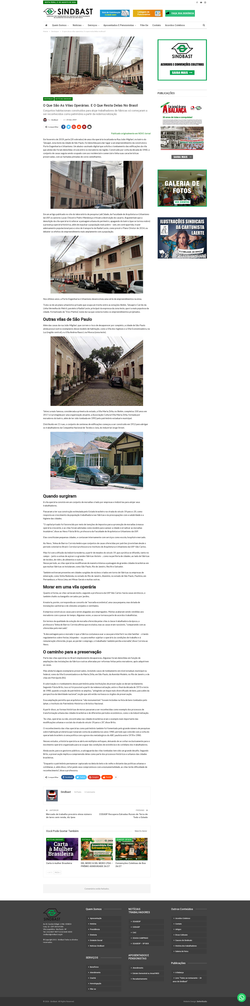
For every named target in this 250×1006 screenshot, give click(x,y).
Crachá (93, 978)
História (93, 924)
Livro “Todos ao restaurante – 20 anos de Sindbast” (187, 980)
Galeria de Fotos (181, 951)
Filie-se (144, 25)
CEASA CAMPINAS (140, 938)
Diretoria (93, 935)
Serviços (92, 25)
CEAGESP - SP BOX (123, 840)
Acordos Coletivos (175, 25)
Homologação (95, 984)
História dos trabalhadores (186, 946)
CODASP (136, 927)
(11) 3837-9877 (53, 932)
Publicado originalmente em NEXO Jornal (131, 133)
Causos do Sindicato (183, 940)
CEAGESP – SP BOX (141, 944)
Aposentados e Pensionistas (118, 25)
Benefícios (94, 967)
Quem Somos (59, 25)
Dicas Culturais (181, 935)
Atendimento (95, 973)
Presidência (95, 929)
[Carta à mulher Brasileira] (62, 849)
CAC (134, 933)
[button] (241, 997)
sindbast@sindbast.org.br (53, 934)
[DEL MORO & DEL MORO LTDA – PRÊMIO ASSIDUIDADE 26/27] (97, 849)
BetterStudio (202, 1001)
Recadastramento (140, 979)
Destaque (48, 99)
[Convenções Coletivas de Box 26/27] (131, 849)
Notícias (77, 25)
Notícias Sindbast (63, 99)
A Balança (179, 973)
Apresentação (96, 918)
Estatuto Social (96, 940)
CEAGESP (137, 922)
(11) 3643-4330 (66, 932)
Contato (156, 25)
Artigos (178, 929)
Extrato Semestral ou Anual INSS (146, 973)
